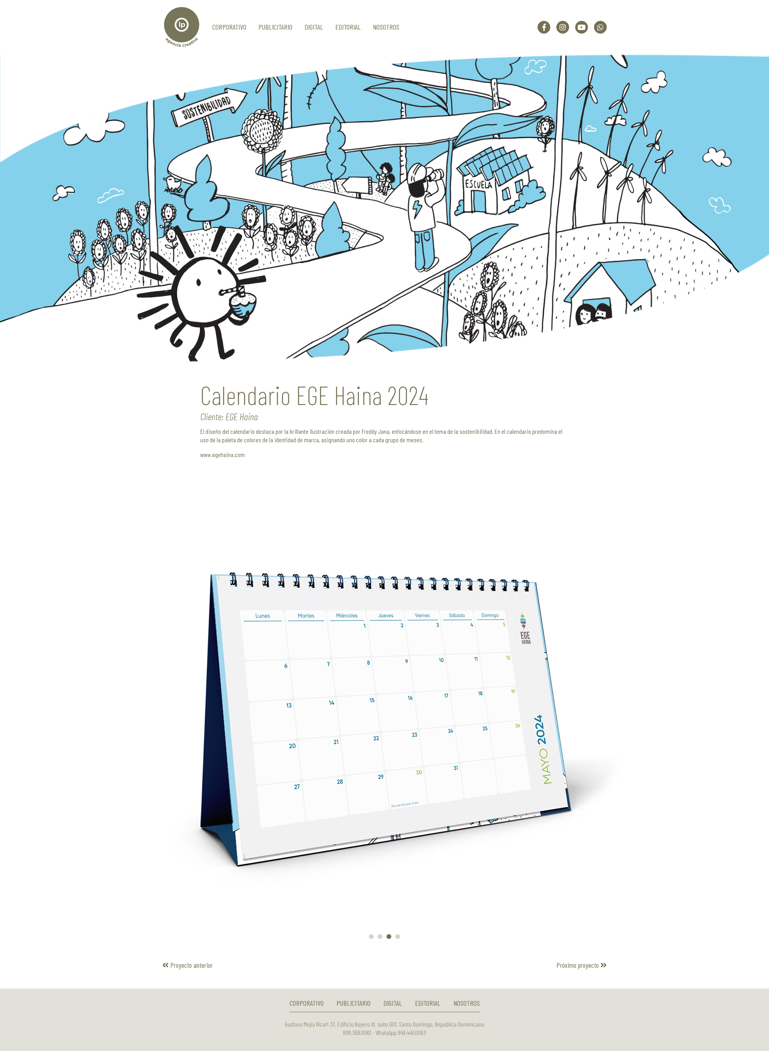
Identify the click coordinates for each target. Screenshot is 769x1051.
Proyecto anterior (191, 965)
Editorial (348, 26)
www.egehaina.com (222, 454)
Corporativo (229, 26)
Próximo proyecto (578, 965)
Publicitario (275, 26)
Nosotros (386, 26)
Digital (313, 26)
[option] (384, 208)
